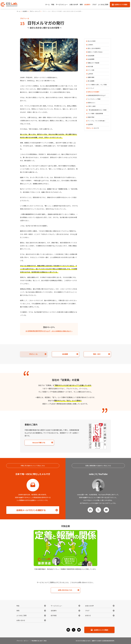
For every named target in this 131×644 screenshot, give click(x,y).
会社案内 (53, 610)
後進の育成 (90, 117)
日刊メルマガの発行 (92, 92)
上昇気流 (89, 74)
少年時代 (89, 45)
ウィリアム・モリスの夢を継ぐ (95, 121)
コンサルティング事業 (93, 99)
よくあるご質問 (21, 615)
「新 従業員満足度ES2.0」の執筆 (96, 110)
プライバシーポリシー (22, 641)
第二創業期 (90, 81)
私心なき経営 (90, 41)
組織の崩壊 (90, 77)
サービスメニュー (56, 606)
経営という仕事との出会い (94, 52)
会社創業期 (90, 59)
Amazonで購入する (38, 442)
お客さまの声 (89, 606)
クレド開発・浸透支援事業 (94, 113)
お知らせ (88, 615)
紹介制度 (53, 615)
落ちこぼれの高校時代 (93, 48)
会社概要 (65, 354)
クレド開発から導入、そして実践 (96, 84)
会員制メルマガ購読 (101, 630)
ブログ (87, 610)
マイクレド (90, 88)
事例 (17, 610)
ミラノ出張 (90, 70)
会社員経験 (90, 55)
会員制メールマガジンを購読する (31, 510)
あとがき (92, 128)
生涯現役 (89, 124)
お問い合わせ (20, 620)
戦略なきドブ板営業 (92, 63)
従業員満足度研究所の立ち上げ (95, 95)
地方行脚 (89, 66)
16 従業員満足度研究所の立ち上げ (48, 331)
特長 (17, 606)
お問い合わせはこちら (65, 590)
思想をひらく (90, 102)
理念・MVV (96, 354)
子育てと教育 (90, 106)
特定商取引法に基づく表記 (39, 641)
